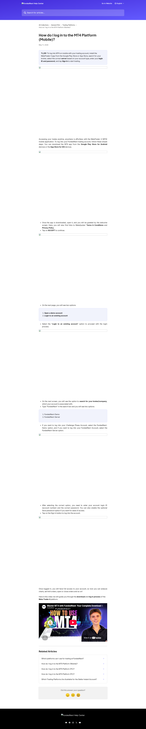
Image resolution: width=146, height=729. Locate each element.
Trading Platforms (68, 25)
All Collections (44, 25)
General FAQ (55, 25)
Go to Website (107, 3)
